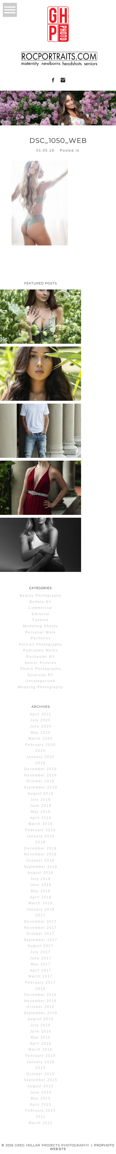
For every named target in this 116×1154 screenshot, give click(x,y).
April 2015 (41, 1105)
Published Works (40, 650)
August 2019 (40, 794)
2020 (40, 751)
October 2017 (40, 934)
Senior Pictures (40, 663)
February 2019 (40, 830)
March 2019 (40, 824)
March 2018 (40, 903)
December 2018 (40, 848)
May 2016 (41, 1037)
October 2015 (40, 1074)
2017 (40, 915)
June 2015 (41, 1092)
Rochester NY (40, 657)
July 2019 (40, 800)
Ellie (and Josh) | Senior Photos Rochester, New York (40, 485)
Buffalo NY (41, 602)
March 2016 (40, 1049)
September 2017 (41, 940)
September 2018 (41, 867)
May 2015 (41, 1098)
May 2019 (41, 812)
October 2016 (40, 1007)
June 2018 (41, 885)
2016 (40, 989)
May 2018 (41, 891)
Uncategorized (41, 681)
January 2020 (40, 757)
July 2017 (40, 952)
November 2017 (40, 928)
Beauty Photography (41, 596)
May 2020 (41, 733)
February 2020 (40, 745)
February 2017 (40, 983)
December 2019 (40, 769)
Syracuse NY (40, 675)
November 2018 (40, 854)
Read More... (16, 342)
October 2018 (40, 861)
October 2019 (40, 781)
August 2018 (40, 873)
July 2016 (40, 1025)
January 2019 (40, 836)
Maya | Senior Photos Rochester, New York (40, 542)
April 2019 (41, 818)
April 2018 (41, 897)
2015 (40, 1068)
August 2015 (40, 1086)
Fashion (40, 620)
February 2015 (40, 1110)
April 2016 (41, 1044)
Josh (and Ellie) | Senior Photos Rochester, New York (40, 428)
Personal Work (40, 632)
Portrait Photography (40, 644)
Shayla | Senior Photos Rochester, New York (40, 371)
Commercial (40, 608)
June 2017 (41, 958)
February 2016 (40, 1056)
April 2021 (41, 714)
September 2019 (41, 787)
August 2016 (40, 1019)
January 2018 (40, 909)
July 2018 (40, 879)
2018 (40, 842)
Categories (40, 588)
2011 (41, 1117)
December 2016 (40, 995)
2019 (40, 763)
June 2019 (41, 806)
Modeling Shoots (40, 626)
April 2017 (41, 970)
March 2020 (40, 739)
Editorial (41, 614)
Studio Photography (40, 669)
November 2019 (40, 775)
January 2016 (40, 1062)
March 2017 (40, 976)
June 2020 (41, 726)
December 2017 (40, 922)
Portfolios (41, 638)
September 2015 (41, 1080)
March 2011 (41, 1123)
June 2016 (41, 1031)
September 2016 (41, 1013)
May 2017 (41, 964)
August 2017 (40, 946)
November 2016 (40, 1001)
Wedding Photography (40, 687)
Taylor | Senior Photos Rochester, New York (40, 314)
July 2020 (40, 720)
